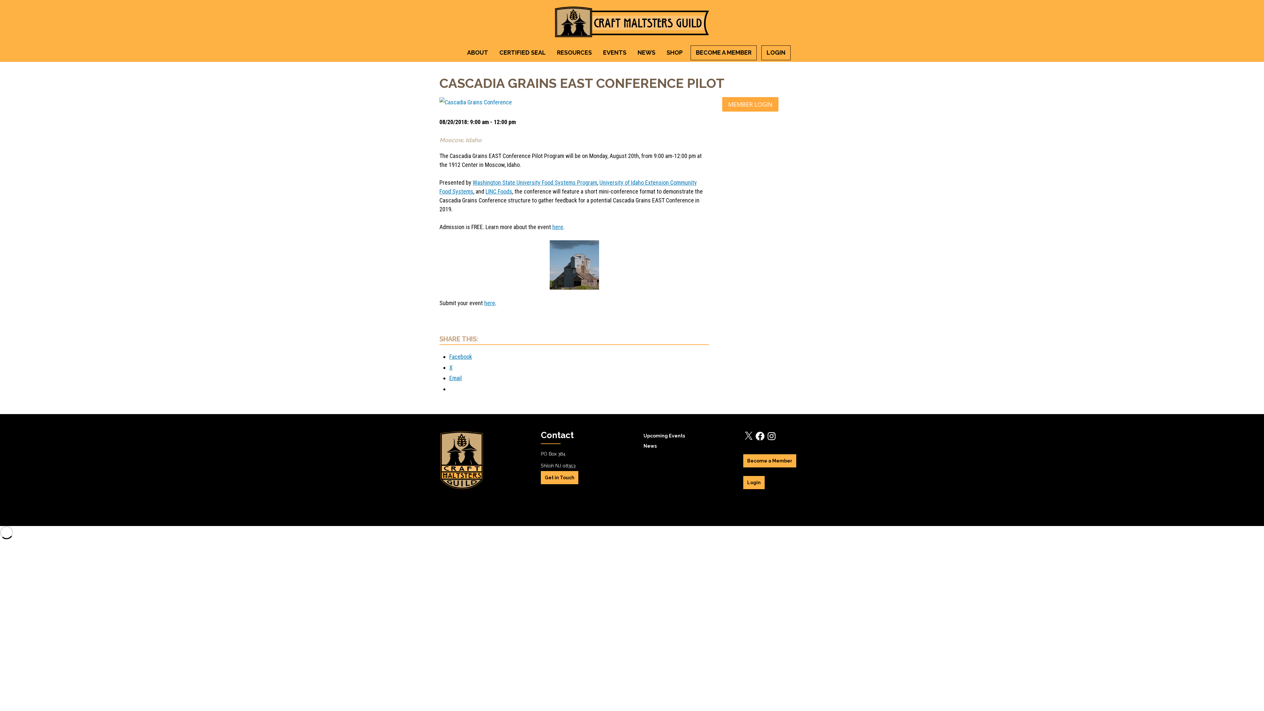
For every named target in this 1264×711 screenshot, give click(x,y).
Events (614, 52)
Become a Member (723, 52)
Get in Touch (559, 477)
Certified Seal (522, 52)
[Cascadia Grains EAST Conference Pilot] (574, 102)
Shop (675, 52)
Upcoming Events (664, 435)
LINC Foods (499, 191)
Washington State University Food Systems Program (535, 182)
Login (776, 52)
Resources (574, 52)
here (557, 227)
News (646, 52)
